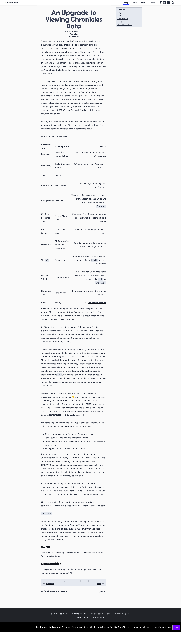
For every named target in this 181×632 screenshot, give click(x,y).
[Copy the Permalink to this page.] (101, 591)
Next (99, 584)
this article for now (97, 303)
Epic (135, 3)
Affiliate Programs (121, 614)
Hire (143, 3)
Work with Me (122, 19)
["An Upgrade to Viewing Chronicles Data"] (104, 591)
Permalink (74, 34)
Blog (126, 3)
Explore (120, 22)
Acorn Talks (12, 3)
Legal (108, 614)
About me (121, 10)
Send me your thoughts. (55, 591)
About (152, 3)
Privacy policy (96, 614)
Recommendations (124, 25)
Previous (50, 584)
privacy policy (163, 627)
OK (176, 627)
